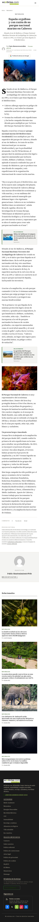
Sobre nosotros (9, 844)
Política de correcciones (11, 851)
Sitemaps (7, 874)
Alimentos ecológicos (11, 826)
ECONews (7, 867)
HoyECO (6, 864)
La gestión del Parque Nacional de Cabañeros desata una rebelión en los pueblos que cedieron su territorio (24, 355)
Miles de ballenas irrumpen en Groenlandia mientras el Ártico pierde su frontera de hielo (25, 237)
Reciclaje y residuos (10, 823)
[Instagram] (21, 907)
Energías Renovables (10, 809)
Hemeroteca (8, 871)
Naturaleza (9, 10)
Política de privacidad (11, 857)
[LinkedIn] (26, 907)
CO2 (5, 816)
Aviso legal (7, 854)
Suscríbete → (12, 888)
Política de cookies (10, 861)
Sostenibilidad (8, 819)
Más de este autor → (10, 577)
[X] (12, 907)
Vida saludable (8, 830)
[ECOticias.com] (10, 3)
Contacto (7, 841)
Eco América (8, 833)
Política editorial (9, 847)
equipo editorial (12, 544)
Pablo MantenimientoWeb (17, 46)
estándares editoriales (15, 542)
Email (25, 521)
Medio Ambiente (9, 803)
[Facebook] (7, 907)
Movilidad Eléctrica (10, 813)
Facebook (18, 521)
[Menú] (35, 3)
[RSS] (17, 907)
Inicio (3, 10)
